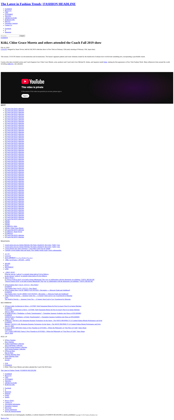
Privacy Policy (9, 400)
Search (22, 36)
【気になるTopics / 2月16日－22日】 (17, 260)
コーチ (7, 254)
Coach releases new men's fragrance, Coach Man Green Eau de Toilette (27, 248)
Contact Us (8, 25)
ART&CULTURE (11, 18)
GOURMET (9, 14)
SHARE (7, 263)
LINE (7, 269)
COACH (4, 49)
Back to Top (5, 418)
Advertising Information (12, 404)
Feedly (7, 395)
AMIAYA (10, 64)
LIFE (6, 12)
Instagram (8, 32)
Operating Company (11, 23)
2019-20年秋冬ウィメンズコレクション (19, 258)
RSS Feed (8, 408)
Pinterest (7, 393)
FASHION (8, 9)
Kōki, (105, 62)
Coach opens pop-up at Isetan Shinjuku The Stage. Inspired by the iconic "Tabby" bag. (32, 245)
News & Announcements (13, 411)
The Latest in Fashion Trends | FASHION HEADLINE (38, 4)
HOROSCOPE (10, 20)
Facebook (8, 28)
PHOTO (7, 21)
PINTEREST (9, 267)
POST (7, 265)
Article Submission (11, 409)
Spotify (7, 397)
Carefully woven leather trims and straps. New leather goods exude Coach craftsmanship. (33, 250)
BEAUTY (8, 11)
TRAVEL (8, 16)
